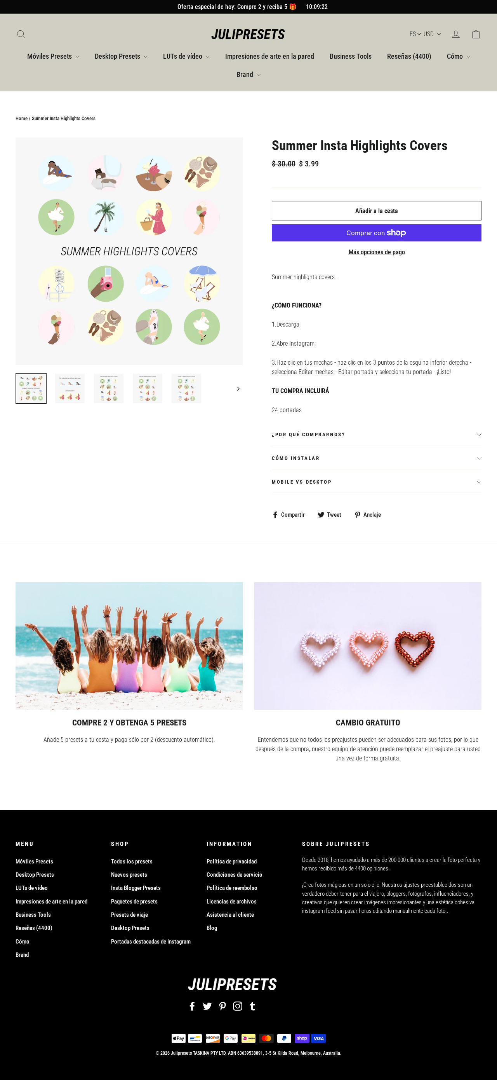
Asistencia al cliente (230, 914)
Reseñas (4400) (409, 56)
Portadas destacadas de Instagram (151, 941)
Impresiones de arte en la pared (269, 56)
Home (22, 118)
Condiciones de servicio (234, 874)
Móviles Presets (50, 56)
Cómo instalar (296, 458)
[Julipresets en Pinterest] (222, 1006)
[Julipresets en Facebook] (192, 1006)
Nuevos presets (129, 874)
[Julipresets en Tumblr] (252, 1006)
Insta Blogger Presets (136, 887)
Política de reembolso (232, 887)
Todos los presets (132, 861)
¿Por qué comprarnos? (308, 434)
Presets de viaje (129, 914)
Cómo (455, 56)
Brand (245, 74)
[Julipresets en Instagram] (237, 1006)
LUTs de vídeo (183, 56)
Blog (212, 927)
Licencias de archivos (232, 901)
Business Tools (351, 56)
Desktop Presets (118, 56)
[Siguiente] (238, 388)
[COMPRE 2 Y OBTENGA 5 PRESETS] (129, 646)
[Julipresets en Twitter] (207, 1006)
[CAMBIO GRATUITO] (367, 646)
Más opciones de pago (377, 252)
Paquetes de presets (134, 901)
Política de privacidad (232, 861)
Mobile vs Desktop (302, 482)
